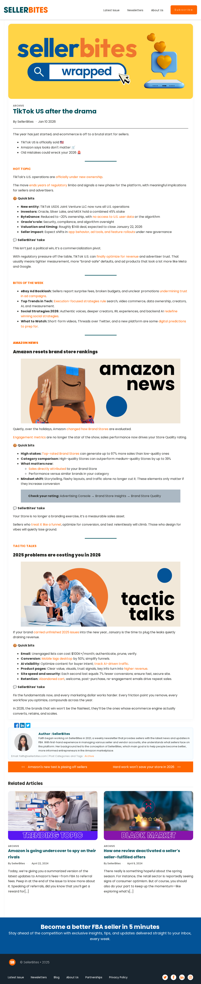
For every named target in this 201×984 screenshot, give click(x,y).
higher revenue (135, 668)
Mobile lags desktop (57, 658)
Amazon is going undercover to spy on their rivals (52, 854)
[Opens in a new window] (17, 726)
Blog (56, 977)
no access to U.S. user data (113, 216)
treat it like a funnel (46, 524)
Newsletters (135, 10)
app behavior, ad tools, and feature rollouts (102, 232)
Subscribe (184, 10)
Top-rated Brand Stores (60, 453)
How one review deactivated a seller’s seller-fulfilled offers (142, 854)
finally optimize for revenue (118, 256)
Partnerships (93, 977)
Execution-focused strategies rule (80, 301)
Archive (89, 756)
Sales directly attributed (47, 468)
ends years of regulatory (48, 185)
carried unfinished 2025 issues (56, 632)
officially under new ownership (79, 177)
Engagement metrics (29, 437)
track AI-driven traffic (111, 663)
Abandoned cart (52, 679)
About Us (157, 10)
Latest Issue (111, 10)
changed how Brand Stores (87, 429)
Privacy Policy (118, 977)
